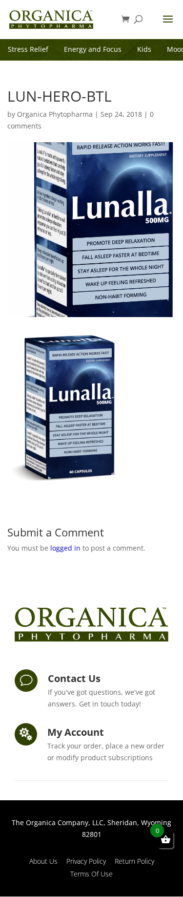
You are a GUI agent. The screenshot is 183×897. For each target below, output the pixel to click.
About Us (43, 861)
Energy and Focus (93, 49)
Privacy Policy (86, 861)
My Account (75, 732)
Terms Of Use (91, 873)
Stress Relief (28, 49)
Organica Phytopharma (55, 114)
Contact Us (74, 678)
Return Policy (134, 861)
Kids (144, 49)
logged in (65, 548)
